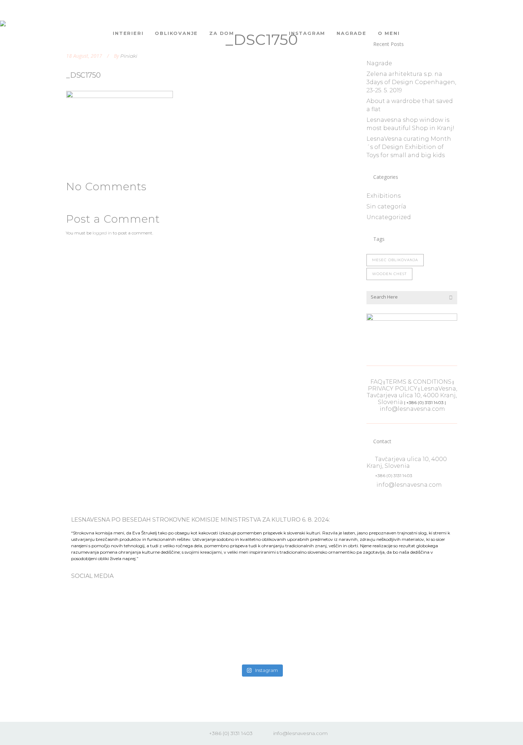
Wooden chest (389, 273)
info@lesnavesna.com (412, 408)
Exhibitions (383, 195)
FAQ (376, 381)
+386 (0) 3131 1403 (231, 733)
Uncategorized (388, 217)
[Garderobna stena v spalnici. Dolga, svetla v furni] (213, 613)
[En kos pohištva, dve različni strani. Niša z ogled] (309, 625)
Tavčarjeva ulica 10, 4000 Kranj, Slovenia (406, 462)
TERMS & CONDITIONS (418, 381)
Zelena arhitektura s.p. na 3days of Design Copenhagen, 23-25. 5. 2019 (411, 82)
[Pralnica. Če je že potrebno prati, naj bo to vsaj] (405, 621)
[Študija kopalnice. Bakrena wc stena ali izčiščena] (117, 613)
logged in (102, 233)
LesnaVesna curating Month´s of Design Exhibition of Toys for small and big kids (408, 147)
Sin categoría (386, 206)
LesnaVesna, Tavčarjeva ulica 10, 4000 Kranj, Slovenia (412, 395)
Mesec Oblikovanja (395, 260)
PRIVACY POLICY (392, 388)
